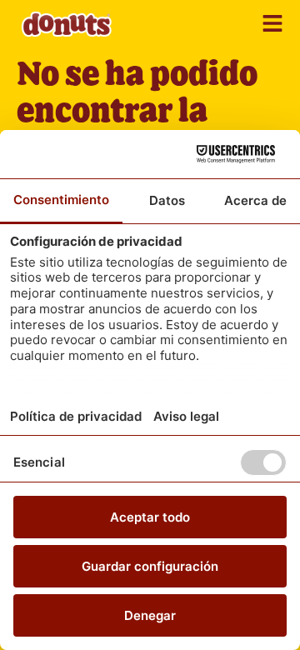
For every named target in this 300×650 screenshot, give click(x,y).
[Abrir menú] (272, 23)
